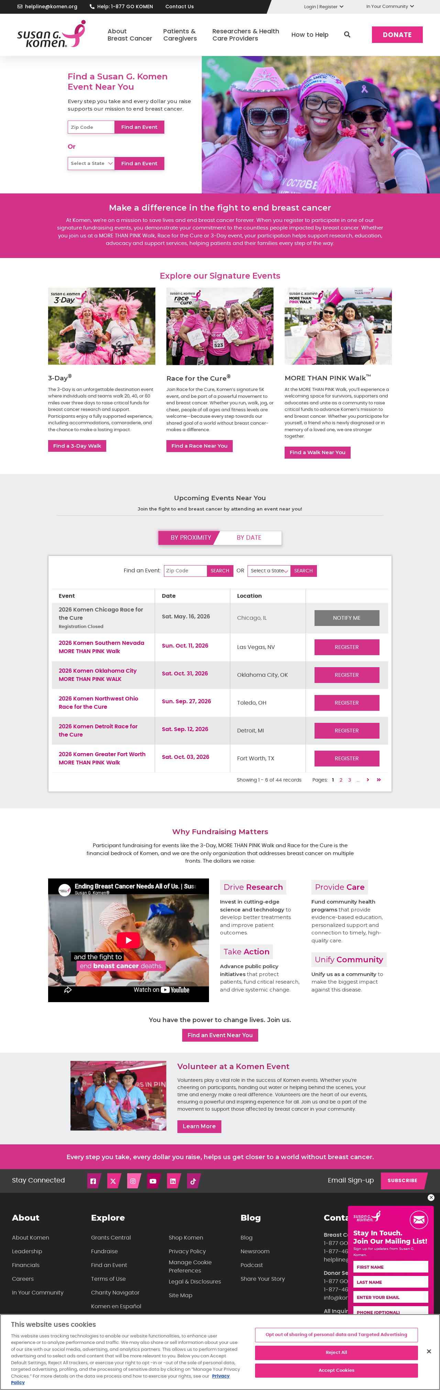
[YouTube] (154, 1180)
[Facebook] (94, 1180)
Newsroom (255, 1251)
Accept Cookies (337, 1370)
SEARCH (220, 571)
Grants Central (111, 1238)
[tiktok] (194, 1180)
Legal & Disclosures (195, 1282)
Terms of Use (108, 1279)
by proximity (191, 538)
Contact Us (179, 6)
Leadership (27, 1251)
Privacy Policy (187, 1251)
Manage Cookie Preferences (190, 1267)
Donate (397, 35)
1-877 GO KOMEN (346, 1243)
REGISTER (347, 647)
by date (249, 538)
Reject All (336, 1352)
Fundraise (104, 1251)
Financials (26, 1265)
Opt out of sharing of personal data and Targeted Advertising (337, 1335)
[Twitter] (114, 1180)
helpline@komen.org (51, 6)
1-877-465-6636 (346, 1251)
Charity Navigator (115, 1293)
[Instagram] (134, 1180)
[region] (220, 1352)
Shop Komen (186, 1238)
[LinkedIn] (174, 1180)
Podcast (252, 1265)
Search (347, 34)
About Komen (30, 1238)
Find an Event (109, 1265)
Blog (247, 1238)
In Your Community (38, 1293)
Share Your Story (263, 1279)
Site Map (180, 1295)
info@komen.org (346, 1298)
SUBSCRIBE (403, 1180)
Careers (23, 1279)
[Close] (429, 1351)
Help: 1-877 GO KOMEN (125, 6)
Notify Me (347, 618)
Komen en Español (116, 1306)
